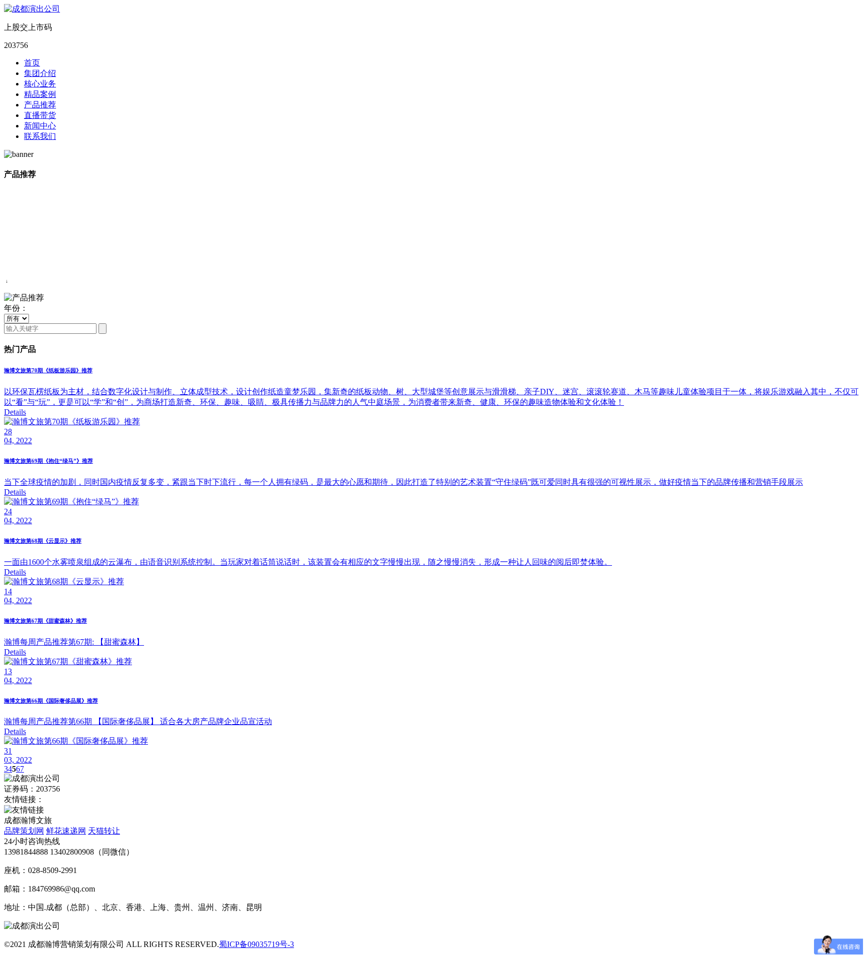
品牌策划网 (24, 831)
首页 (32, 62)
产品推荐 (40, 104)
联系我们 (40, 136)
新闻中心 (40, 125)
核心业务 (40, 83)
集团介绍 (40, 73)
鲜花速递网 (66, 831)
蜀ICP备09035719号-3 (256, 944)
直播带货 (40, 115)
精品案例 (40, 94)
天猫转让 (104, 831)
